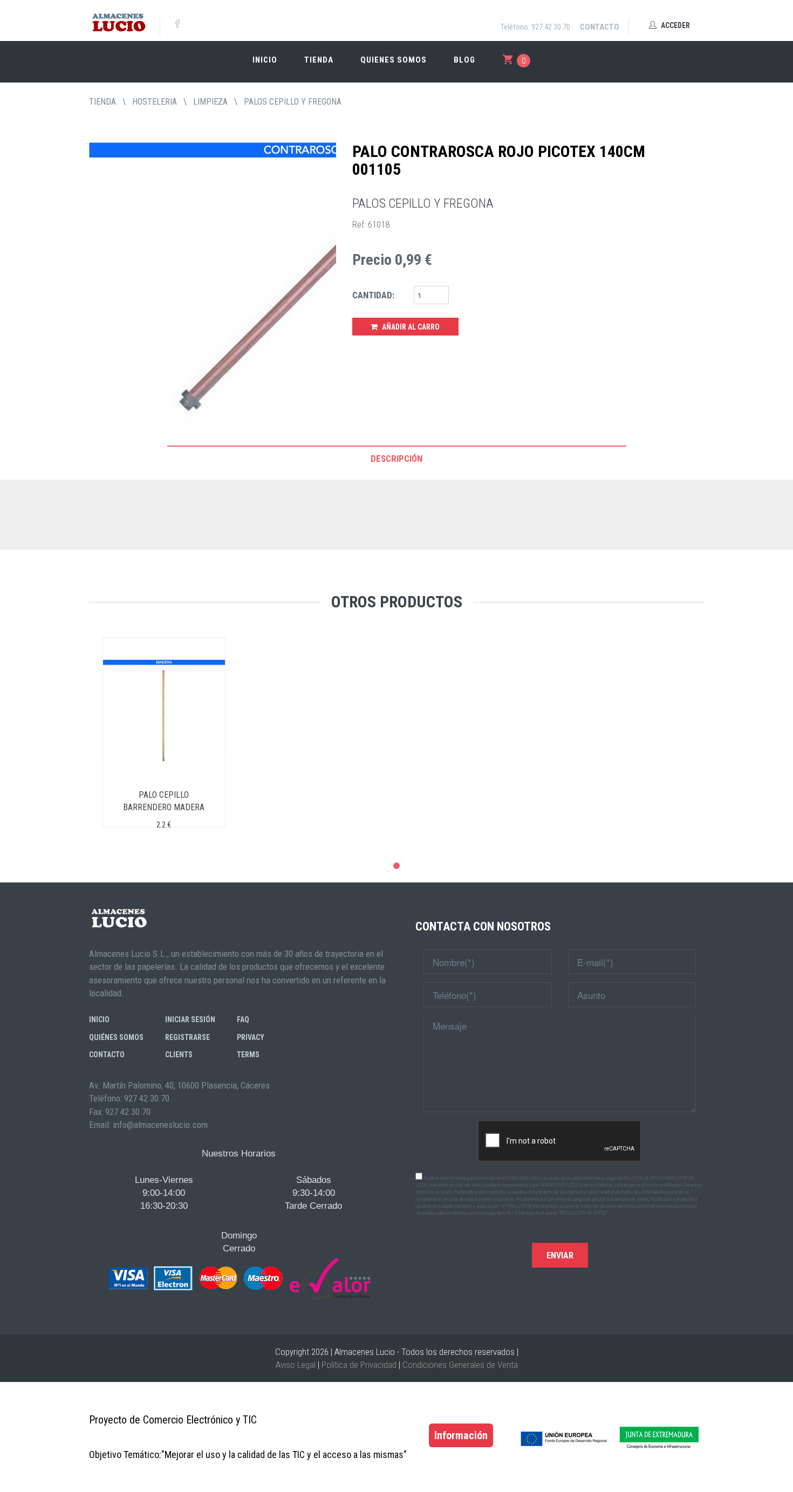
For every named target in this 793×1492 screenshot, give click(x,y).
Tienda (318, 60)
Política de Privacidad (359, 1364)
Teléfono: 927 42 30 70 (535, 27)
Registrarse (187, 1037)
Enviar (559, 1255)
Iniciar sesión (190, 1019)
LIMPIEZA (210, 102)
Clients (179, 1054)
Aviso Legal (296, 1364)
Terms (248, 1054)
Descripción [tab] (396, 458)
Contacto (599, 27)
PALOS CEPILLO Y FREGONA (292, 102)
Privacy (250, 1037)
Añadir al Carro (410, 327)
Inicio (264, 60)
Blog (464, 60)
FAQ (243, 1019)
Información (461, 1435)
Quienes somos (393, 60)
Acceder (674, 25)
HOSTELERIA (154, 102)
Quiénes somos (116, 1037)
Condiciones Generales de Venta (460, 1364)
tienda (102, 102)
